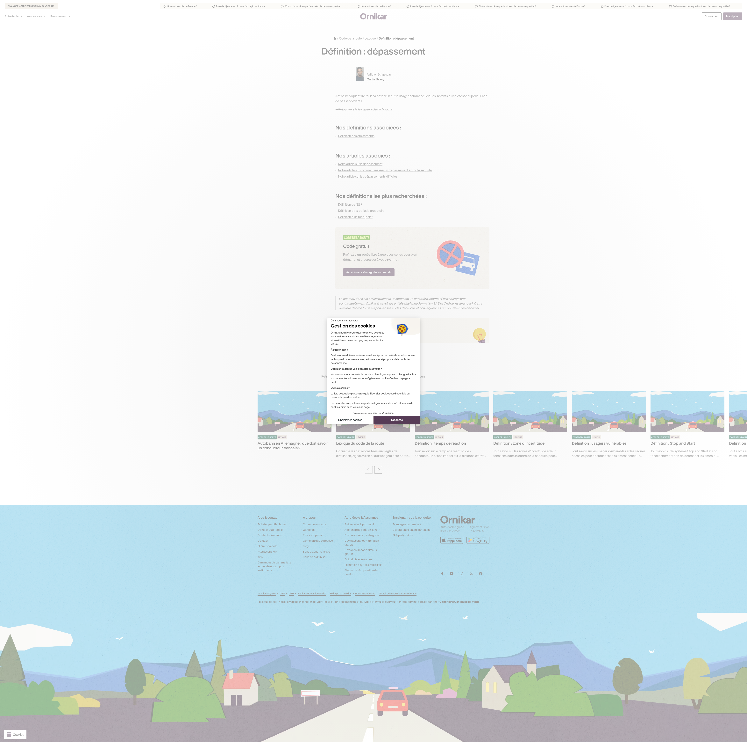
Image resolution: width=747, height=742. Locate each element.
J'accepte (397, 420)
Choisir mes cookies (350, 420)
